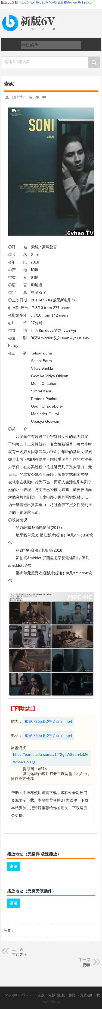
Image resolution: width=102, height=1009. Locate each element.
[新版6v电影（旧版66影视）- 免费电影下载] (29, 15)
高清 (13, 866)
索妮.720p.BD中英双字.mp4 (48, 721)
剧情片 (21, 97)
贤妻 (86, 965)
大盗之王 (19, 954)
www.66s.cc (51, 1002)
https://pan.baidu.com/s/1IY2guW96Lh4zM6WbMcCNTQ (50, 758)
